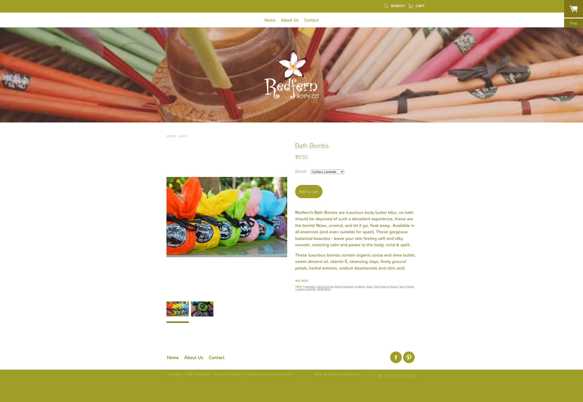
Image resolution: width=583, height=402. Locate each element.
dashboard (203, 374)
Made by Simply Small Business (337, 374)
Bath (183, 136)
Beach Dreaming (344, 286)
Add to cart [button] (309, 191)
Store (171, 136)
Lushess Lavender (305, 289)
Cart (420, 5)
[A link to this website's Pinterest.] (409, 357)
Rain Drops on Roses (386, 286)
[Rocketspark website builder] (389, 376)
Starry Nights (406, 286)
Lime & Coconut (325, 286)
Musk (369, 286)
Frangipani (309, 286)
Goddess (360, 286)
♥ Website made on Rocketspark (267, 374)
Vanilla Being (324, 289)
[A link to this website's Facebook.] (396, 357)
